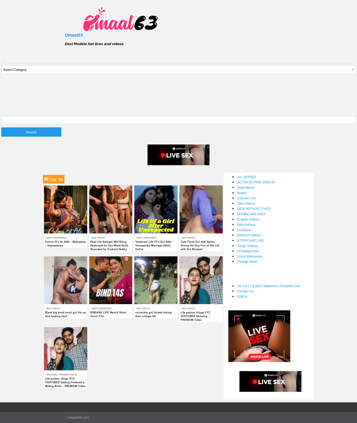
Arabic (242, 192)
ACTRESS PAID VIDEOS (256, 182)
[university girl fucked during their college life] (155, 279)
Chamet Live (246, 198)
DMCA (242, 296)
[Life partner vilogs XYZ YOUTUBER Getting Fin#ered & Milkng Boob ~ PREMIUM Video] (65, 348)
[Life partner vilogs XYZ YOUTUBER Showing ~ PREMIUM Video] (201, 279)
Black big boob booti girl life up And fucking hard (65, 314)
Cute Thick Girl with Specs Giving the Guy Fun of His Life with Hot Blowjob (200, 245)
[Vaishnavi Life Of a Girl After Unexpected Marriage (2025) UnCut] (155, 209)
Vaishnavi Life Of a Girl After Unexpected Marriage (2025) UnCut (153, 245)
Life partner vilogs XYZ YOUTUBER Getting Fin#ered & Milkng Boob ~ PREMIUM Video (65, 382)
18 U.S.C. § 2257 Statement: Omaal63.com (268, 285)
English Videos (248, 219)
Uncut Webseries (56, 237)
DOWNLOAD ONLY (251, 214)
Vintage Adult (247, 261)
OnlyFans (51, 374)
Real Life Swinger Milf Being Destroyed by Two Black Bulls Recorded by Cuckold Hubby (109, 245)
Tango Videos (247, 245)
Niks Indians (246, 224)
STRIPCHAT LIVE (250, 240)
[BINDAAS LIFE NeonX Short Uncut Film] (110, 279)
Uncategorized (248, 251)
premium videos (68, 374)
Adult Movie (246, 187)
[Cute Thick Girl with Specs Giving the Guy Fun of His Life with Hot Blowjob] (201, 209)
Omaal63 (74, 35)
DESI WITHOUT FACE (254, 208)
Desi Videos (98, 237)
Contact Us (245, 291)
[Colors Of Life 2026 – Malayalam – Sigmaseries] (65, 209)
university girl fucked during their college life (153, 314)
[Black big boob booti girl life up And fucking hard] (65, 279)
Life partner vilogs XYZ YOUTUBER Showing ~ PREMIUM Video (195, 316)
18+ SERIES (246, 176)
